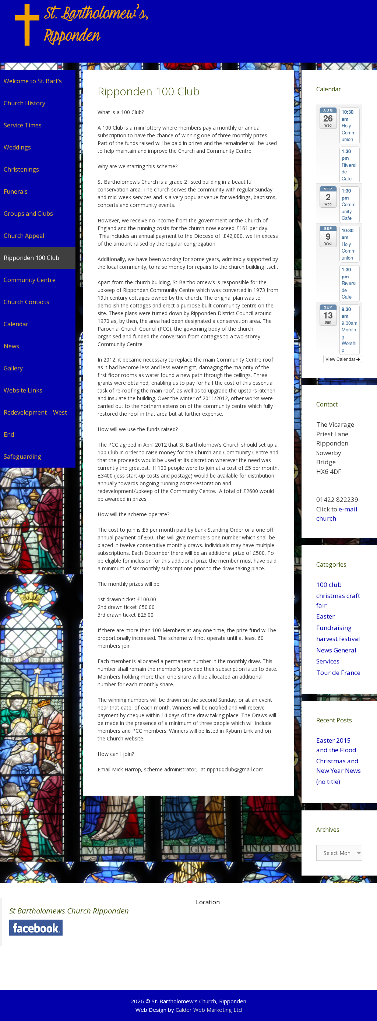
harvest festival (338, 638)
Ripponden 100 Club (31, 258)
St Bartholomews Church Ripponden (69, 910)
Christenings (21, 169)
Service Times (23, 125)
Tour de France (338, 672)
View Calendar (340, 359)
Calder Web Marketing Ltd (209, 1009)
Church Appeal (24, 236)
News (11, 346)
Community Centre (30, 280)
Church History (24, 103)
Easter (325, 616)
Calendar (16, 324)
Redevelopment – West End (35, 423)
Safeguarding (22, 457)
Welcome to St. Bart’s (33, 81)
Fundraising (334, 627)
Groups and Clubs (28, 214)
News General (336, 650)
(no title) (328, 781)
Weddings (17, 147)
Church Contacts (26, 302)
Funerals (16, 191)
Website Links (23, 390)
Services (327, 661)
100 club (329, 584)
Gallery (13, 368)
